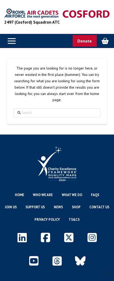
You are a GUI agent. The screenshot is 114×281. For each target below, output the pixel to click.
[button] (11, 40)
